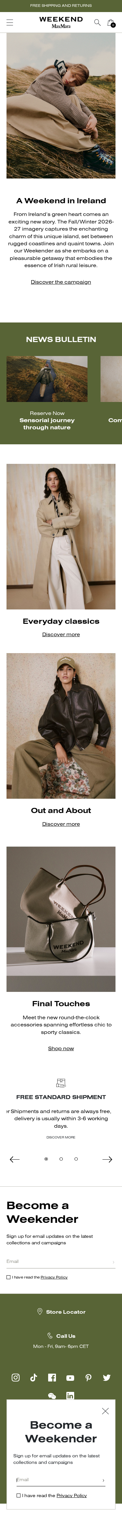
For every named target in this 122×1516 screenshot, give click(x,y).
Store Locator (66, 1312)
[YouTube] (70, 1377)
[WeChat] (52, 1396)
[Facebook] (52, 1377)
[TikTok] (34, 1377)
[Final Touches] (61, 919)
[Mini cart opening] (119, 22)
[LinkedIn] (70, 1396)
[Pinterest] (88, 1377)
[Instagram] (16, 1377)
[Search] (97, 22)
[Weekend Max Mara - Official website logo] (61, 22)
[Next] (61, 1159)
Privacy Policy (54, 1277)
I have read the (40, 1277)
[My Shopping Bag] (110, 22)
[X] (107, 1377)
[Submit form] (113, 1262)
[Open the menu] (10, 22)
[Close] (105, 1412)
